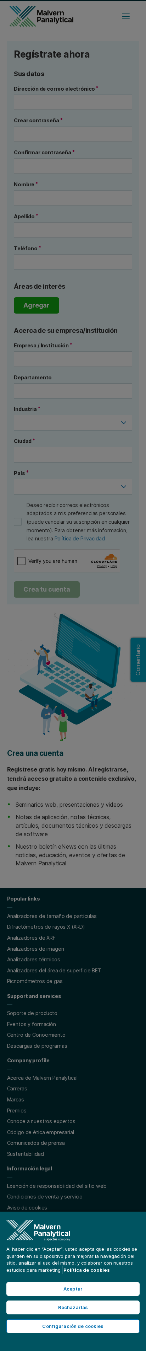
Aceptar (73, 1289)
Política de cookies (86, 1270)
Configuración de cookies (72, 1326)
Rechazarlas (73, 1307)
